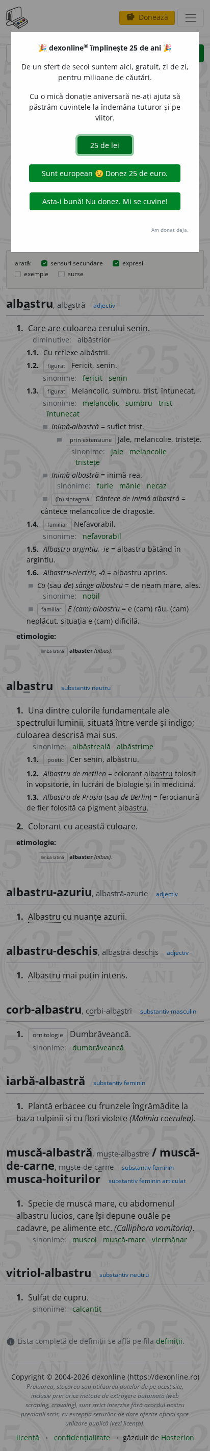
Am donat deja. (170, 229)
